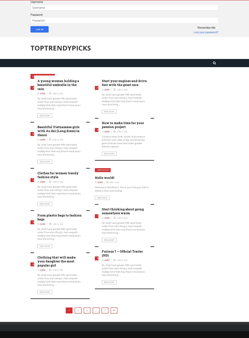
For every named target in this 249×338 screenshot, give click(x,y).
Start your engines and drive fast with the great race (124, 83)
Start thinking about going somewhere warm (123, 211)
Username (36, 1)
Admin (42, 93)
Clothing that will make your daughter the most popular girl (56, 261)
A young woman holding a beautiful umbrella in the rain (58, 85)
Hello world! (104, 178)
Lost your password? (206, 32)
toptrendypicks (60, 48)
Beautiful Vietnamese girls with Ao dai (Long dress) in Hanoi (58, 131)
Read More (45, 115)
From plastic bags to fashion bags (59, 217)
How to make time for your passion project (123, 125)
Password (36, 14)
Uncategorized (103, 170)
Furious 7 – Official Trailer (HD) (122, 253)
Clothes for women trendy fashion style (58, 175)
